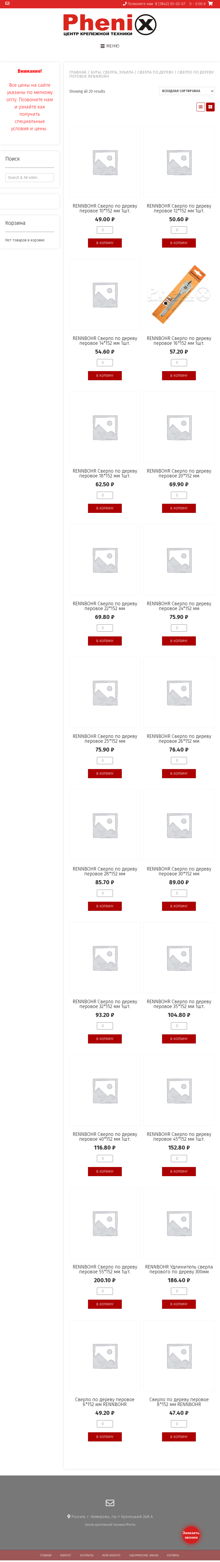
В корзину (104, 243)
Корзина (173, 1555)
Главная (77, 72)
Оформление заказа (143, 1555)
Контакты (87, 1555)
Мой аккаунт (111, 1555)
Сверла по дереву (155, 72)
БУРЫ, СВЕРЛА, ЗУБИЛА (112, 72)
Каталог (65, 1555)
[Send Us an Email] (7, 4)
